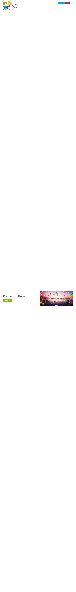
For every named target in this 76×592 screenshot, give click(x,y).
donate (67, 2)
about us (28, 2)
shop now (46, 2)
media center (53, 2)
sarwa (41, 2)
